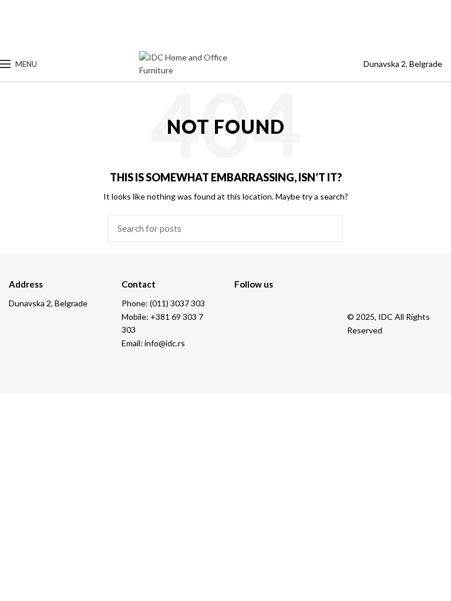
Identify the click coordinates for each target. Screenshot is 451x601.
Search (327, 228)
